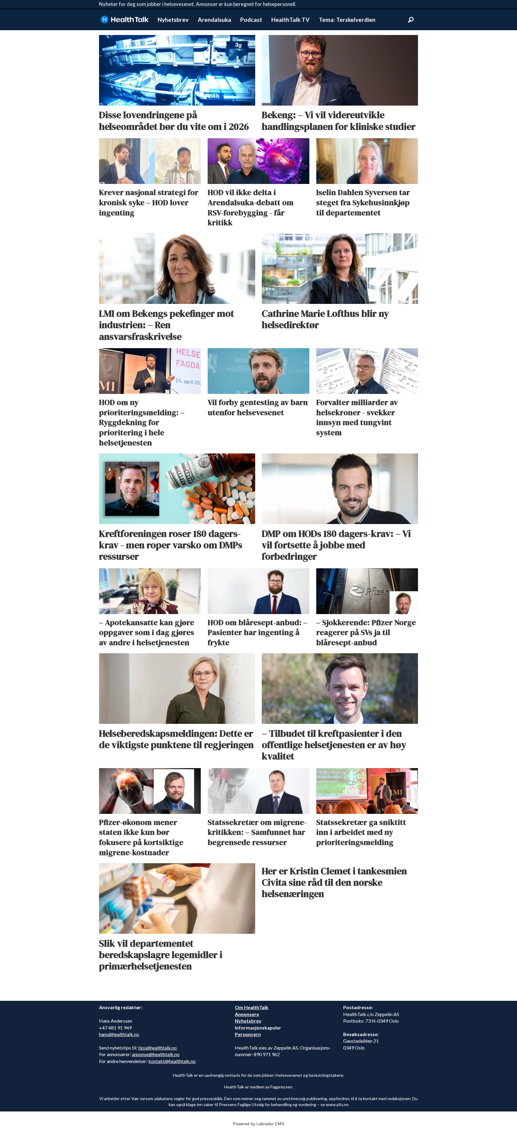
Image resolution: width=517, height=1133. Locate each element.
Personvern (248, 1034)
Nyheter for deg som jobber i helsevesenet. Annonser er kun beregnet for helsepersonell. (197, 4)
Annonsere (247, 1014)
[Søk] (410, 19)
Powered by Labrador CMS (258, 1123)
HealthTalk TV (290, 19)
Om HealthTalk (251, 1007)
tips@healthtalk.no (157, 1047)
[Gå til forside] (124, 20)
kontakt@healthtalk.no (172, 1061)
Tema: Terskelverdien (347, 19)
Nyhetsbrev (173, 19)
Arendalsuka (214, 19)
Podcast (251, 19)
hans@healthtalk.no (119, 1034)
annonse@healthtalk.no (156, 1054)
